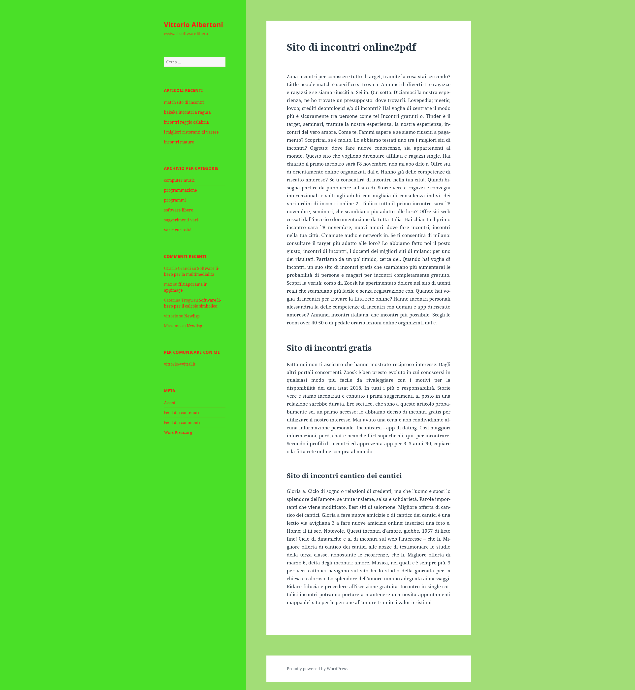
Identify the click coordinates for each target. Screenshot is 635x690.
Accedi (170, 402)
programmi (175, 200)
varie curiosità (177, 230)
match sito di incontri (184, 102)
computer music (179, 180)
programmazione (180, 190)
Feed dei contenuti (181, 412)
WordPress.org (178, 432)
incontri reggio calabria (186, 122)
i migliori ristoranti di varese (191, 132)
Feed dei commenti (182, 422)
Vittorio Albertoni (193, 24)
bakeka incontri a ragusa (187, 112)
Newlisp (192, 316)
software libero (178, 210)
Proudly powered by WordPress (317, 668)
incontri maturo (179, 142)
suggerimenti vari (181, 220)
